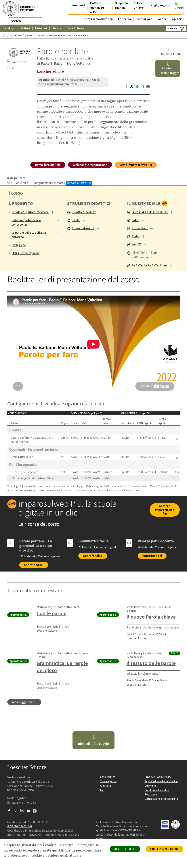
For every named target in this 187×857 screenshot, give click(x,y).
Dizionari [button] (41, 28)
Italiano (41, 35)
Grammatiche (57, 35)
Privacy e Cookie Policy (158, 777)
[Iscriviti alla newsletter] (36, 811)
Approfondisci (33, 565)
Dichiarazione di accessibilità (161, 798)
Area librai (105, 785)
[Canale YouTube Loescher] (29, 811)
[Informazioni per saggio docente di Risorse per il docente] (177, 472)
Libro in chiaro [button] (170, 54)
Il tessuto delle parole (151, 663)
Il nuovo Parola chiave (151, 616)
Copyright (150, 785)
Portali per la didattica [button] (98, 19)
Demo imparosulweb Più (135, 165)
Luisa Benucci (135, 656)
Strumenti (78, 5)
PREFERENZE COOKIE (164, 849)
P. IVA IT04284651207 (19, 826)
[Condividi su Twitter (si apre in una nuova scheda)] (131, 86)
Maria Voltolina (78, 63)
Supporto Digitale (121, 5)
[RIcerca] (38, 21)
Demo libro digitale (48, 165)
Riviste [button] (56, 28)
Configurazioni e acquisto (48, 183)
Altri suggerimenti (24, 702)
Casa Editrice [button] (75, 28)
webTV (162, 19)
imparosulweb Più (79, 183)
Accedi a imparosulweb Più (164, 509)
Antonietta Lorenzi (69, 607)
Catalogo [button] (9, 28)
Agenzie (177, 19)
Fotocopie (151, 794)
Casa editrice (107, 777)
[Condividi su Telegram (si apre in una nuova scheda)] (142, 86)
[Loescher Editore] (19, 52)
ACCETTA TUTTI (124, 849)
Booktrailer (21, 183)
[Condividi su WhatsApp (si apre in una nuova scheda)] (137, 86)
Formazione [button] (144, 19)
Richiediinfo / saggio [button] (170, 70)
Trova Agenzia (108, 781)
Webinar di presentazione (90, 165)
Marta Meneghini (46, 607)
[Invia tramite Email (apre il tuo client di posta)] (148, 86)
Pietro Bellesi (155, 607)
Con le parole (51, 613)
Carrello (174, 28)
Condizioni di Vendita (157, 790)
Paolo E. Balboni (53, 63)
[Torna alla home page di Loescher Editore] (19, 8)
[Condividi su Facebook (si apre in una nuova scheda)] (126, 86)
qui (54, 850)
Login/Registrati (162, 5)
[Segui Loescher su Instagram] (17, 811)
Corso (8, 183)
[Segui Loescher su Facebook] (10, 811)
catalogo (15, 35)
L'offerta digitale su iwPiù (97, 7)
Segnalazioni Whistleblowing (161, 781)
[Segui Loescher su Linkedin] (23, 811)
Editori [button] (25, 28)
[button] (177, 437)
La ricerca (124, 19)
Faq (102, 790)
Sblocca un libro (139, 5)
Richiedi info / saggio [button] (93, 744)
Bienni (29, 35)
